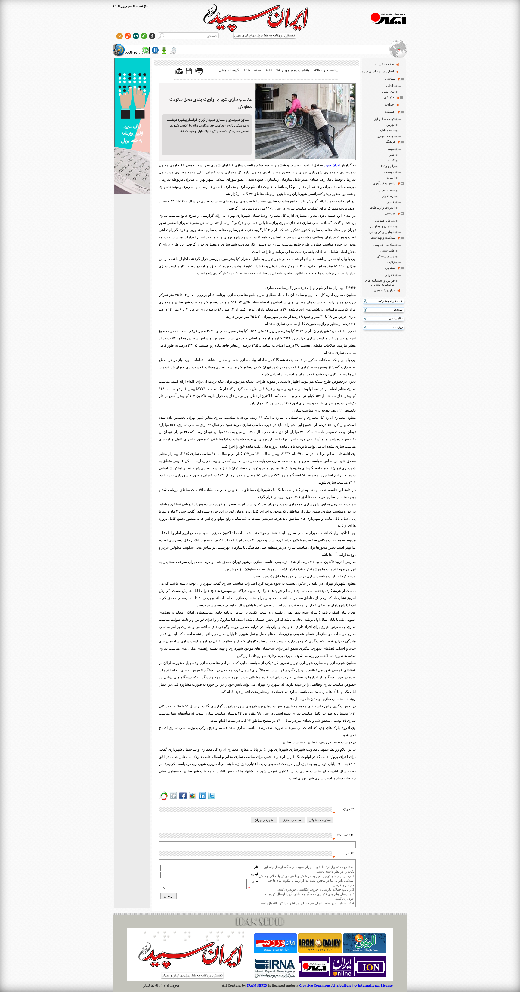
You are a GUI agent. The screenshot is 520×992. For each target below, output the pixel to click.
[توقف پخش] (155, 50)
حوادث (389, 104)
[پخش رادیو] (145, 50)
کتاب (391, 160)
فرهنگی (390, 141)
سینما (391, 149)
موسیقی (389, 171)
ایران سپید (332, 165)
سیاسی (390, 78)
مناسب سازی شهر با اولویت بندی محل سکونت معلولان (210, 103)
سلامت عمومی (384, 244)
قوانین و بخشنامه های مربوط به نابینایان (380, 282)
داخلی (390, 85)
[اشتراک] (136, 36)
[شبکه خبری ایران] (342, 977)
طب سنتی (387, 250)
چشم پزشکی (385, 256)
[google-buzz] (192, 799)
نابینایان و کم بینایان (382, 232)
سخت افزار (387, 190)
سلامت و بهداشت (383, 237)
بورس (390, 124)
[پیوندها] (128, 36)
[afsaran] (164, 799)
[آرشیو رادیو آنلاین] (172, 50)
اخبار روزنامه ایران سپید (378, 71)
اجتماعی (389, 97)
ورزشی (390, 213)
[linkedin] (202, 799)
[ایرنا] (274, 977)
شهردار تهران (264, 820)
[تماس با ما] (144, 36)
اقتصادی (389, 111)
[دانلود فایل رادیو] (164, 50)
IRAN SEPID (257, 986)
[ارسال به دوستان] (179, 71)
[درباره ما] (152, 36)
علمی (391, 202)
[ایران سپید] (132, 126)
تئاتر (392, 154)
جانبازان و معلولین (382, 226)
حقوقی (390, 275)
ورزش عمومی (385, 220)
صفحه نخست (384, 64)
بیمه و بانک (387, 130)
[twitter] (212, 799)
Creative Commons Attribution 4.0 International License (346, 986)
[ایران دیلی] (320, 952)
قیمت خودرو (386, 136)
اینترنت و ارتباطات (382, 207)
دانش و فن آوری (384, 183)
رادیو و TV (387, 166)
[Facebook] (183, 799)
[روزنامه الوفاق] (364, 952)
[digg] (173, 799)
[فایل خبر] (189, 74)
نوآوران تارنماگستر (156, 986)
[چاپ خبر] (199, 74)
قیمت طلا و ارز (384, 119)
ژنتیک (391, 262)
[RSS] (120, 36)
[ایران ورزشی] (275, 952)
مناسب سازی (292, 820)
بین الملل (388, 91)
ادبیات (390, 177)
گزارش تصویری (384, 290)
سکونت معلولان (320, 820)
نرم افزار (388, 196)
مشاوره (390, 267)
